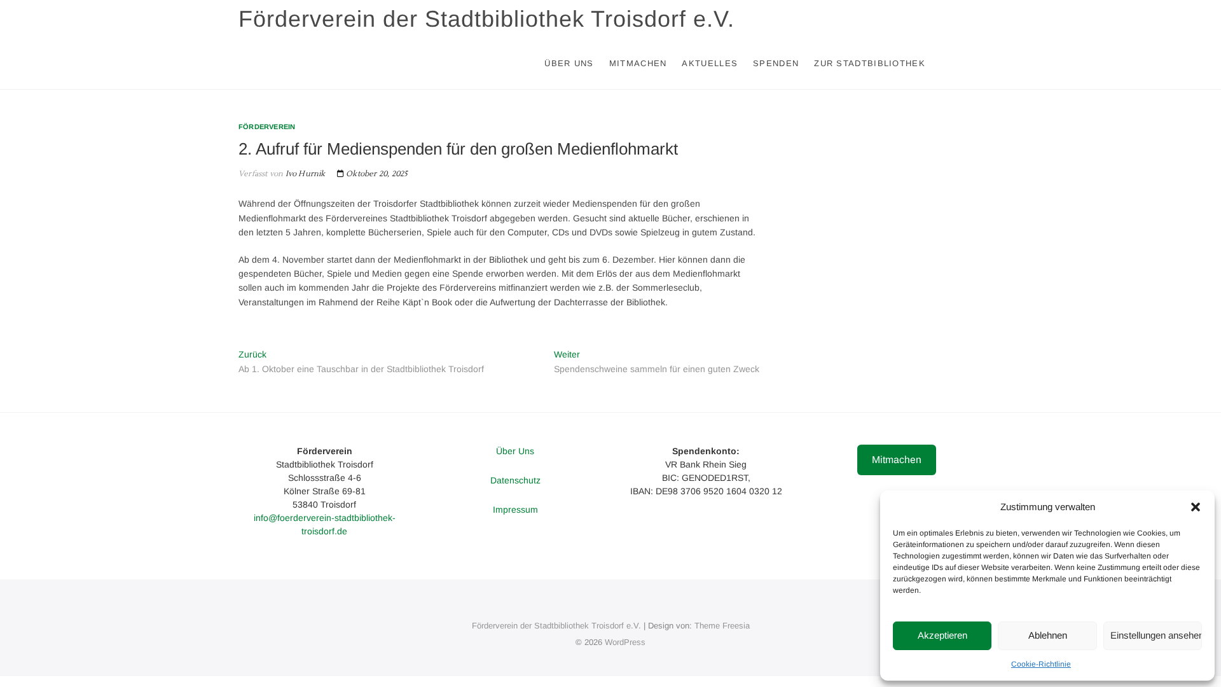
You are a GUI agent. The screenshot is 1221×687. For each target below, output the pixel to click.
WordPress (625, 642)
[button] (1195, 507)
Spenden (776, 63)
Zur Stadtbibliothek (869, 63)
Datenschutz (515, 480)
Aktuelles (710, 63)
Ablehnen (1047, 635)
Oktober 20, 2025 (376, 174)
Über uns (568, 63)
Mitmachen (638, 63)
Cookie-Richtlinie (1041, 664)
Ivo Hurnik (304, 174)
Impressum (515, 509)
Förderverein (266, 126)
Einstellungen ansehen (1156, 635)
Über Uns (515, 451)
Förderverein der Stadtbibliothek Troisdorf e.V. (486, 19)
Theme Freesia (722, 625)
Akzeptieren (942, 635)
